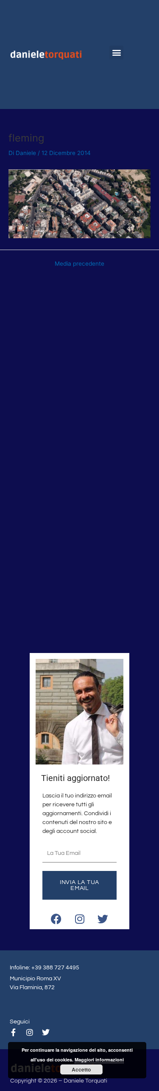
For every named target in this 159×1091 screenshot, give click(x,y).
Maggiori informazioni (99, 1059)
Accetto (81, 1069)
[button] (116, 53)
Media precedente (79, 264)
